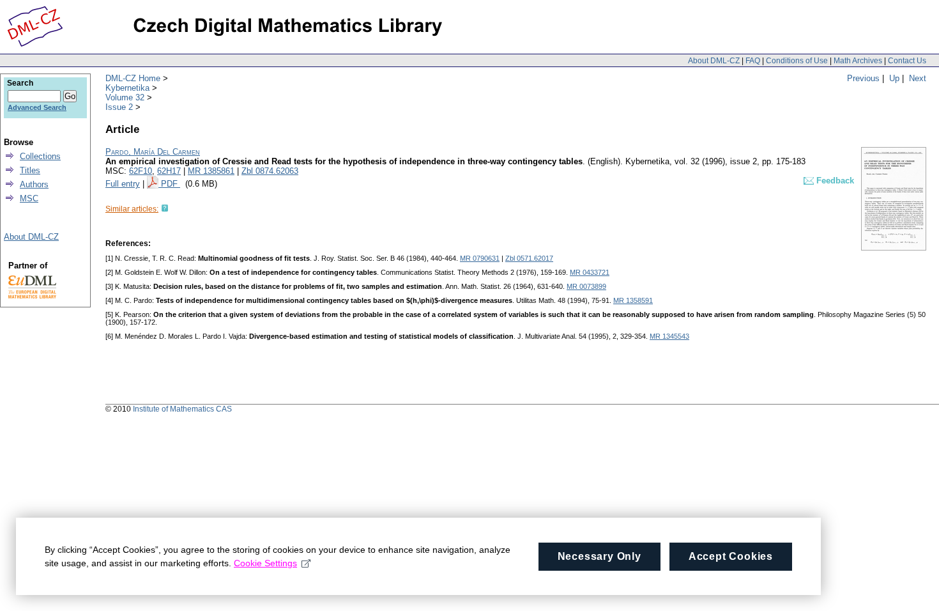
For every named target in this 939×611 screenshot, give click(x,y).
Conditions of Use (797, 60)
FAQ (752, 60)
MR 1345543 (669, 336)
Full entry (122, 184)
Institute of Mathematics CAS (182, 409)
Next (917, 78)
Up (894, 78)
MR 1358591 (633, 300)
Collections (40, 156)
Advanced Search (37, 107)
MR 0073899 (586, 286)
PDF (170, 184)
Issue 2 (119, 107)
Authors (34, 184)
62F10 (140, 171)
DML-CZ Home (132, 78)
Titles (30, 170)
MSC (29, 198)
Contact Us (907, 60)
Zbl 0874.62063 (269, 171)
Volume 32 (124, 97)
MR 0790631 (480, 258)
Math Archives (858, 60)
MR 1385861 (211, 171)
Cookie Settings (265, 563)
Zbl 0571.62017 (529, 258)
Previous (863, 78)
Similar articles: (131, 209)
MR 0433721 (589, 272)
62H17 (169, 171)
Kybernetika (127, 88)
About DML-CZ (714, 60)
